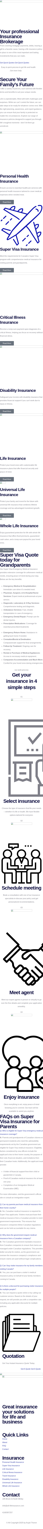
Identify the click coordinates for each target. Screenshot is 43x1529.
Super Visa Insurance (19, 249)
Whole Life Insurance (19, 526)
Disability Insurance (18, 390)
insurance (5, 71)
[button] (21, 1132)
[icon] (3, 1426)
